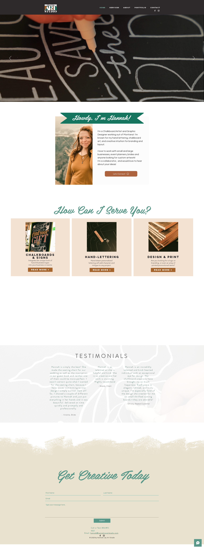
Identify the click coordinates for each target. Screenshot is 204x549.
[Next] (194, 58)
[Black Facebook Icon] (100, 536)
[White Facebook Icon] (155, 11)
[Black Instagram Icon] (104, 536)
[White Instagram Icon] (158, 11)
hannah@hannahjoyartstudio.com (104, 533)
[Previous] (10, 58)
